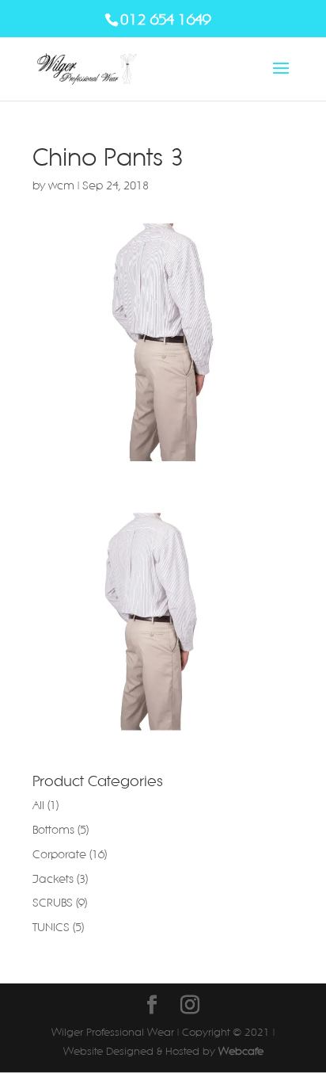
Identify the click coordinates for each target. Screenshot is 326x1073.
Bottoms (53, 829)
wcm (61, 185)
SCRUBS (52, 902)
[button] (151, 622)
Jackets (53, 879)
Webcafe (240, 1051)
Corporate (59, 854)
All (38, 805)
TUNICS (51, 927)
